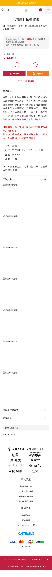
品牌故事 (26, 515)
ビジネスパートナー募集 (26, 525)
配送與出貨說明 (26, 496)
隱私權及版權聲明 (11, 559)
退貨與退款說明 (26, 501)
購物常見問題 (26, 486)
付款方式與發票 (26, 491)
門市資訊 (26, 520)
